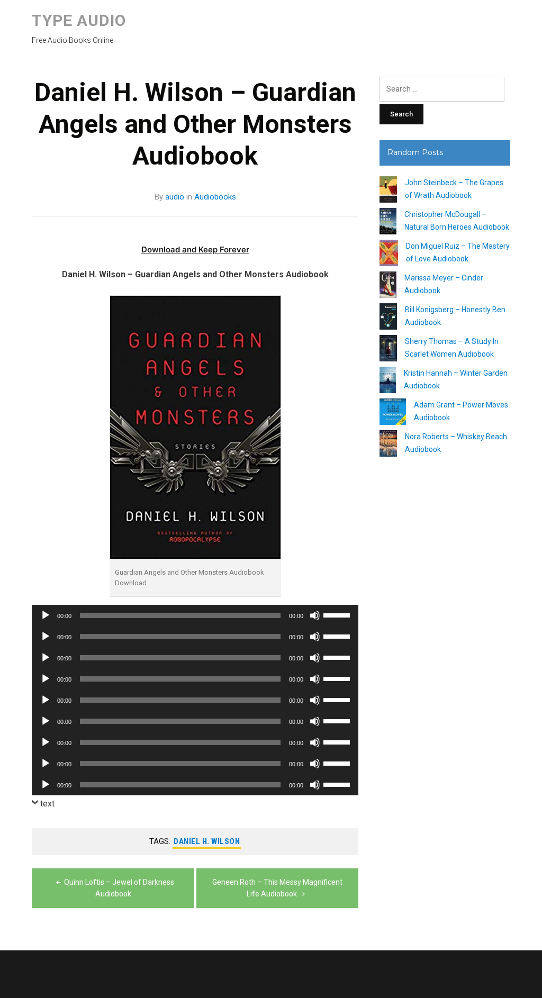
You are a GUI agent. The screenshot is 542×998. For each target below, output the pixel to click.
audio (174, 197)
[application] (195, 615)
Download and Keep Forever (195, 249)
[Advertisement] (445, 657)
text (47, 804)
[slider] (338, 614)
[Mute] (315, 615)
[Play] (45, 615)
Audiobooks (215, 197)
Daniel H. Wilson (207, 841)
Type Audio (79, 20)
